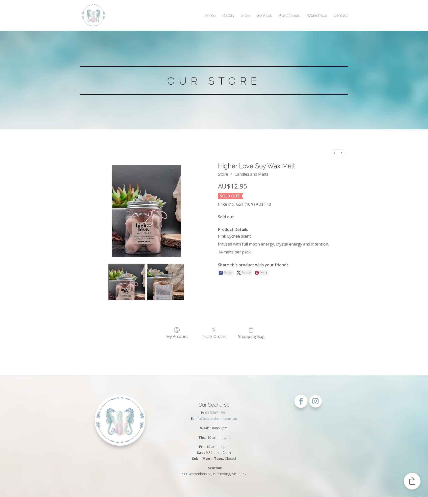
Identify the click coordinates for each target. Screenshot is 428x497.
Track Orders (214, 336)
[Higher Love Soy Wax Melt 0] (126, 282)
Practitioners (289, 16)
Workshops (317, 16)
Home (209, 16)
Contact (341, 16)
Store (245, 16)
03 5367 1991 (216, 412)
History (228, 16)
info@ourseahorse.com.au (214, 418)
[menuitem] (334, 153)
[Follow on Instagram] (315, 401)
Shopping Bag (251, 336)
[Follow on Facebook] (300, 401)
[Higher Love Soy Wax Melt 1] (165, 282)
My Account (177, 336)
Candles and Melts (251, 174)
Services (264, 16)
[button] (412, 481)
